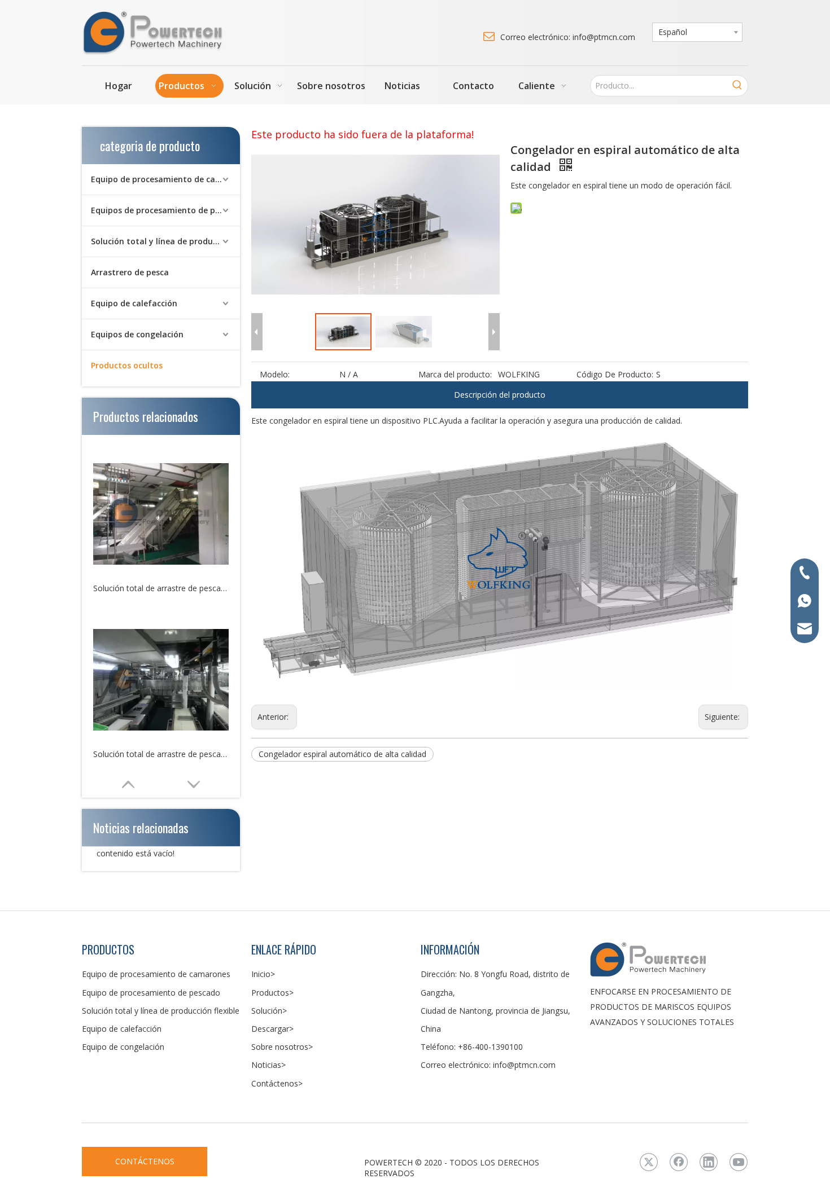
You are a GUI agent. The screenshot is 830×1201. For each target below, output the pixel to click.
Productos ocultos (127, 365)
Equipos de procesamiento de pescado (165, 210)
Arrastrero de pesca (130, 272)
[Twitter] (649, 1162)
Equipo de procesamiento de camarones (165, 179)
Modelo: (275, 374)
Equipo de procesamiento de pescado (151, 992)
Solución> (269, 1010)
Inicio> (263, 974)
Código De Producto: (614, 374)
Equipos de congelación (137, 334)
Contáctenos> (277, 1083)
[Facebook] (679, 1162)
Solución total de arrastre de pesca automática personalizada (161, 754)
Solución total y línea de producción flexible (165, 241)
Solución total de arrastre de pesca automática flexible (161, 588)
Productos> (272, 992)
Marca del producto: (455, 374)
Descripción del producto (499, 394)
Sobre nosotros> (282, 1046)
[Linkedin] (709, 1162)
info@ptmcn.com (524, 1064)
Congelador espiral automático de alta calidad (342, 754)
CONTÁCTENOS (144, 1161)
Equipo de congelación (123, 1046)
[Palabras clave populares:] (737, 86)
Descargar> (272, 1028)
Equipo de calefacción (134, 303)
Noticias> (268, 1064)
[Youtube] (738, 1162)
